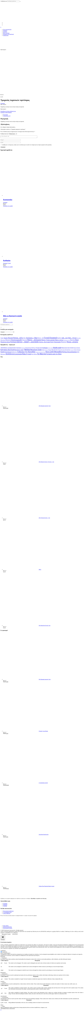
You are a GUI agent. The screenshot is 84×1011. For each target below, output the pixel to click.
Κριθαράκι (6, 260)
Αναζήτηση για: (4, 1)
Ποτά (77, 340)
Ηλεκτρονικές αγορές (7, 928)
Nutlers (43, 349)
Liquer (2, 338)
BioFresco (34, 347)
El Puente (45, 347)
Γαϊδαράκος (21, 352)
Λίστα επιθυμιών (6, 913)
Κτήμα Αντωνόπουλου (69, 352)
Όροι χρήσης (6, 925)
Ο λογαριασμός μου (7, 912)
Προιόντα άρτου (5, 342)
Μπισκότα (8, 340)
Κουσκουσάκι (7, 199)
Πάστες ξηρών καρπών (48, 340)
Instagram (5, 904)
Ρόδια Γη (25, 354)
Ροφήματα (13, 342)
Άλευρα (10, 338)
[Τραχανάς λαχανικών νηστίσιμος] (16, 93)
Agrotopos (18, 347)
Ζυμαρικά (3, 103)
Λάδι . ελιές (64, 338)
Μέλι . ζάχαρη (72, 338)
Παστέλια (72, 340)
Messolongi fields (36, 349)
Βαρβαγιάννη (14, 351)
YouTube (5, 905)
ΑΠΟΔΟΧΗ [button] (15, 934)
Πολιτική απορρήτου (7, 926)
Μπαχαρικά (3, 340)
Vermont (78, 349)
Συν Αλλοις (34, 354)
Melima (27, 350)
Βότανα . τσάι (40, 338)
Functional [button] (3, 956)
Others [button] (2, 1005)
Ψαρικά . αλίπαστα (72, 342)
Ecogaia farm (39, 347)
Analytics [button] (2, 981)
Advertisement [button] (4, 996)
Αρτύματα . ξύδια (31, 338)
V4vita (75, 349)
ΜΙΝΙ (78, 351)
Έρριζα (3, 352)
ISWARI (71, 347)
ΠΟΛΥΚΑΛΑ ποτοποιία (14, 354)
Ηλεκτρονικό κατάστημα (8, 911)
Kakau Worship (77, 347)
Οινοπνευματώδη (16, 340)
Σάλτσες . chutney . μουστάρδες (28, 342)
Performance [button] (3, 972)
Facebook (3, 112)
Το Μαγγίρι (41, 354)
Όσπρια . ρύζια (18, 338)
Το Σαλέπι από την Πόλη (53, 354)
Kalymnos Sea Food (7, 349)
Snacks (6, 338)
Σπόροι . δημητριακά (44, 342)
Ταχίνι (51, 342)
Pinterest (10, 112)
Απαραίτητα (4, 951)
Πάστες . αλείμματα (34, 340)
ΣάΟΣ (29, 354)
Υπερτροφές (57, 342)
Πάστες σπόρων (59, 340)
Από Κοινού (8, 352)
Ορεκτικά (24, 340)
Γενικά (9, 263)
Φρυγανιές (63, 342)
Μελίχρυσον (3, 354)
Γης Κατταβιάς (30, 352)
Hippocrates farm (65, 347)
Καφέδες (59, 338)
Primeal (49, 349)
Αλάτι (24, 338)
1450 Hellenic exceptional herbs (8, 347)
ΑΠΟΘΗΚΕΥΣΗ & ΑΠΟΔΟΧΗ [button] (8, 1008)
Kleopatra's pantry (19, 349)
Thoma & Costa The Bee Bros (64, 349)
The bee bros (55, 349)
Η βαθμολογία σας (5, 133)
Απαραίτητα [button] (3, 950)
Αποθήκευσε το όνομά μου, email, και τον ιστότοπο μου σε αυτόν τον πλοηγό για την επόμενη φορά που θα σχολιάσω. (27, 144)
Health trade (57, 347)
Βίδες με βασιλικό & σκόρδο (12, 316)
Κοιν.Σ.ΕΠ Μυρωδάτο (54, 352)
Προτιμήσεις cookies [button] (6, 934)
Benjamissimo (28, 347)
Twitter (6, 112)
